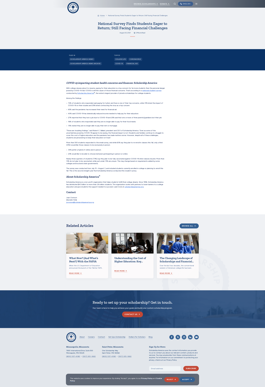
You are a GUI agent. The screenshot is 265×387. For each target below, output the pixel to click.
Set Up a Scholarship (116, 337)
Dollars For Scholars (137, 337)
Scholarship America (85, 93)
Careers (91, 337)
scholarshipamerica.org (134, 187)
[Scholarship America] (71, 338)
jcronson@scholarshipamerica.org (80, 202)
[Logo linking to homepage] (73, 4)
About (82, 337)
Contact (101, 337)
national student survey (152, 91)
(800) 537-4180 (73, 356)
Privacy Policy (146, 378)
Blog (150, 337)
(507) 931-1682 (89, 356)
